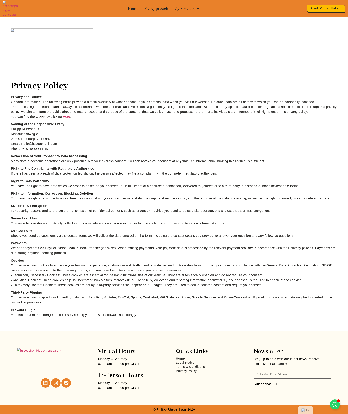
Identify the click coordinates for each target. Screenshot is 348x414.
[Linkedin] (45, 383)
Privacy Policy (186, 371)
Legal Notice (185, 362)
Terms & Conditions (190, 367)
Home (180, 358)
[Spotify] (66, 383)
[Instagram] (56, 383)
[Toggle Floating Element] (335, 404)
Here (66, 116)
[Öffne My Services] (198, 8)
